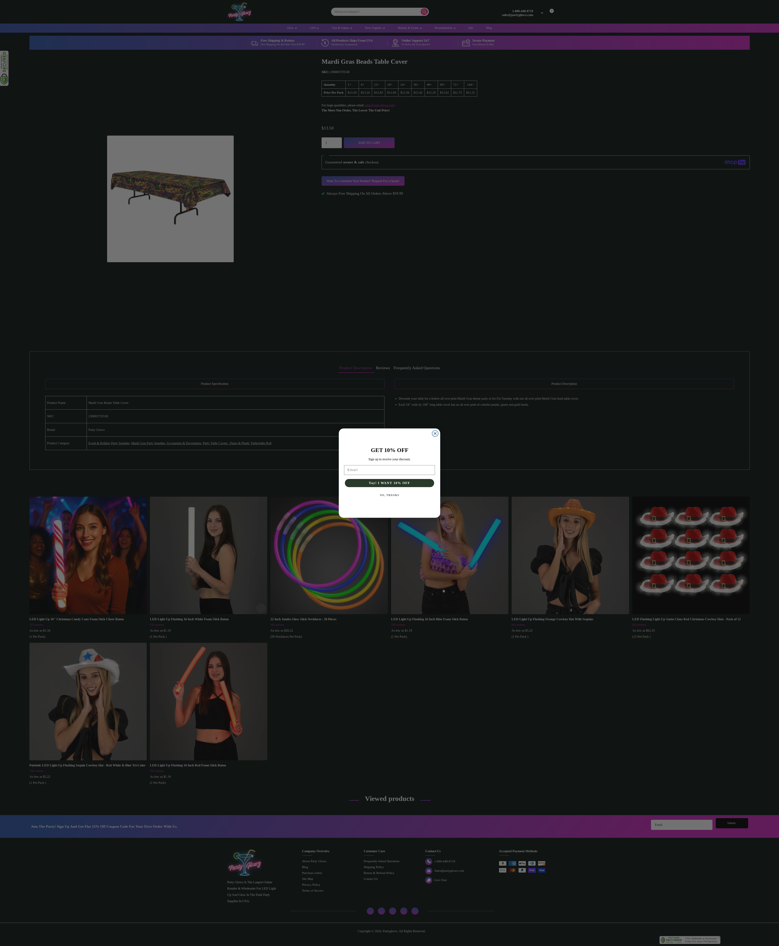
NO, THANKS (389, 495)
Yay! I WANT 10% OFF (389, 483)
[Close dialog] (435, 433)
